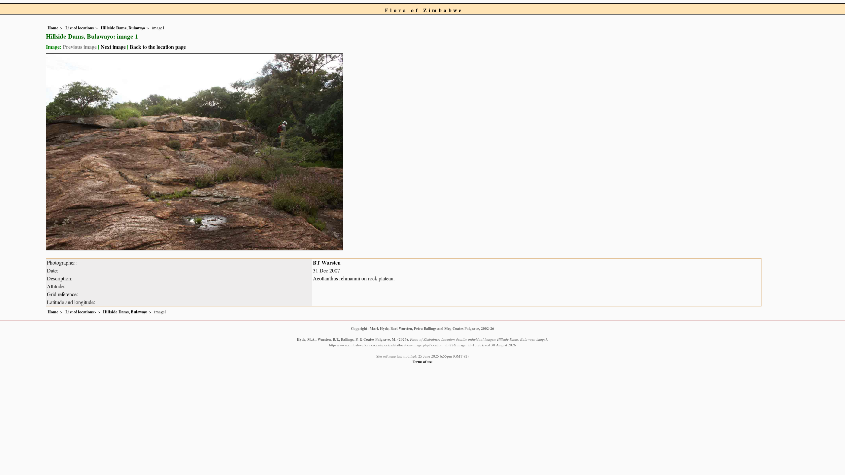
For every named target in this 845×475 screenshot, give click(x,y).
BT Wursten (327, 262)
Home (53, 28)
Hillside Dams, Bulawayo (123, 28)
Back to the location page (158, 46)
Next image (113, 46)
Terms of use (422, 361)
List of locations (79, 28)
